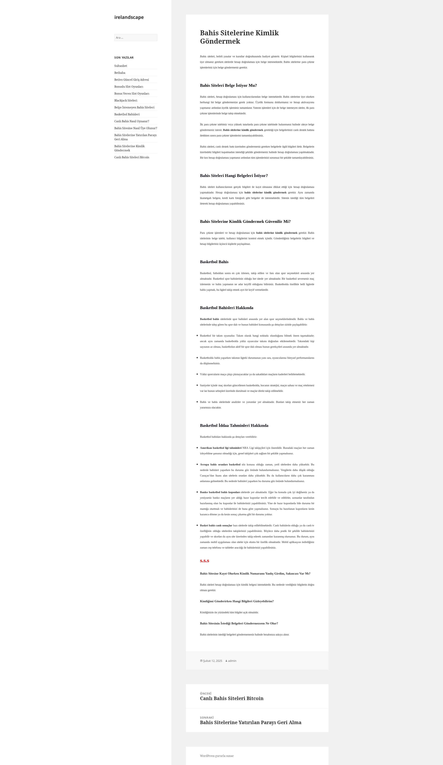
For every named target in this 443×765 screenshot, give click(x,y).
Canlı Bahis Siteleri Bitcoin (131, 157)
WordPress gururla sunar (217, 756)
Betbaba (119, 73)
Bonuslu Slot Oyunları (128, 86)
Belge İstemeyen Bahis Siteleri (134, 107)
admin (232, 661)
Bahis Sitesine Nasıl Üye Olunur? (135, 128)
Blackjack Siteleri (125, 100)
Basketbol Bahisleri (127, 114)
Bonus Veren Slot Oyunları (131, 93)
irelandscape (129, 17)
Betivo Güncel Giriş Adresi (131, 80)
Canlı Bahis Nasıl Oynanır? (131, 121)
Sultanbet (120, 66)
